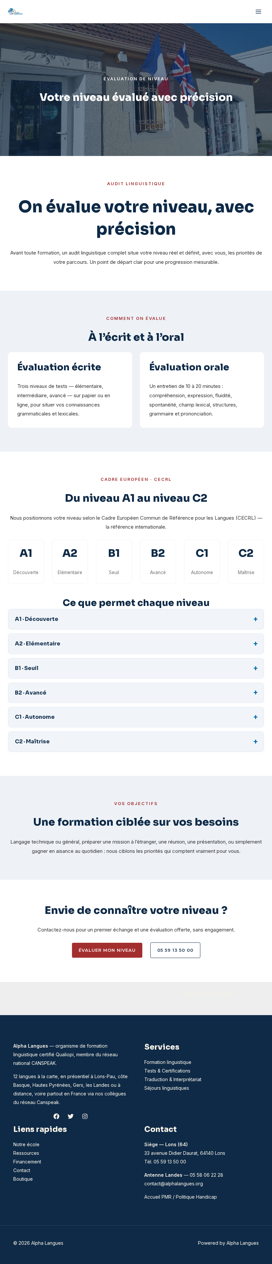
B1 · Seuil (26, 668)
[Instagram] (85, 1116)
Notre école (26, 1144)
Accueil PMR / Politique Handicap (180, 1197)
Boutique (23, 1179)
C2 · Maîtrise (32, 741)
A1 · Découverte (36, 619)
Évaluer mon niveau (107, 950)
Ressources (26, 1153)
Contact (21, 1170)
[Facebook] (56, 1116)
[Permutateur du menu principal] (258, 11)
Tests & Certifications (167, 1071)
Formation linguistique (167, 1062)
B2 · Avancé (30, 692)
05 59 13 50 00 (175, 950)
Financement (27, 1161)
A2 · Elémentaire (37, 643)
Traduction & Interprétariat (172, 1079)
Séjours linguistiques (166, 1088)
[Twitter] (71, 1116)
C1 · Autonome (35, 716)
